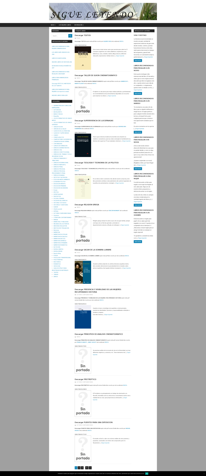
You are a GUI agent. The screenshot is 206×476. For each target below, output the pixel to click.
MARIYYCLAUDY (79, 83)
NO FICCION (57, 247)
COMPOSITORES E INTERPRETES (63, 139)
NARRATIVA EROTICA (59, 238)
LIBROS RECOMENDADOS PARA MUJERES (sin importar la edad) (60, 90)
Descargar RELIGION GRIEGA (87, 204)
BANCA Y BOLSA (58, 114)
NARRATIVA (57, 232)
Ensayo (78, 38)
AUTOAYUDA (57, 110)
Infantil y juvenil (58, 209)
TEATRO (56, 272)
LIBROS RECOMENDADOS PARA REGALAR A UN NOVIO (144, 67)
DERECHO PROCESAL (59, 169)
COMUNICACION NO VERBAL (61, 141)
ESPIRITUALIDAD (58, 194)
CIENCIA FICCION (58, 126)
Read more (138, 60)
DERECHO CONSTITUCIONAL (61, 152)
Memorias (56, 230)
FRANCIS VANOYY (82, 342)
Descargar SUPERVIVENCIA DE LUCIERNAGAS (94, 120)
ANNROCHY (124, 81)
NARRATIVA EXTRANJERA (60, 243)
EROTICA (56, 192)
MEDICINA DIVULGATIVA (60, 226)
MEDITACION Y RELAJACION (61, 228)
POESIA (56, 255)
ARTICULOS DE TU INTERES (142, 30)
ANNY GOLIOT (92, 342)
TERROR (56, 274)
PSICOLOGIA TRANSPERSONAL (62, 257)
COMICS (56, 135)
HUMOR (56, 207)
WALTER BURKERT (114, 210)
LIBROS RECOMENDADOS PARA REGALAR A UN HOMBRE (144, 212)
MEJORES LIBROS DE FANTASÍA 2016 (62, 62)
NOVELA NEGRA (58, 251)
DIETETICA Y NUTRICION (60, 177)
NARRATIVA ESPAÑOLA (60, 240)
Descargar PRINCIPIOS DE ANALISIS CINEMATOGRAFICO (99, 334)
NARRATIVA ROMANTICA (60, 245)
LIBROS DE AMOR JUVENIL (59, 58)
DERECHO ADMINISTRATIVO (61, 148)
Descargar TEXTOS (83, 35)
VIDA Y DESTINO (140, 35)
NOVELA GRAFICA (58, 249)
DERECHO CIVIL (58, 150)
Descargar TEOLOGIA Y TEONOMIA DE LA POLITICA (97, 162)
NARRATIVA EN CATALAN (60, 234)
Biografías (56, 116)
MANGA (56, 219)
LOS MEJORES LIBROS (65, 25)
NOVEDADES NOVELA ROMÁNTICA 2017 (61, 67)
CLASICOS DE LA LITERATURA (62, 131)
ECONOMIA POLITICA (59, 181)
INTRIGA (56, 211)
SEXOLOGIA (57, 266)
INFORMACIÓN (78, 25)
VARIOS (78, 78)
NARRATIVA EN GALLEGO (60, 236)
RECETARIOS (57, 262)
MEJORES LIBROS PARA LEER (60, 95)
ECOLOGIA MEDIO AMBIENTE (62, 179)
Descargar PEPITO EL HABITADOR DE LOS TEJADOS (61, 84)
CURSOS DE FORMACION (60, 145)
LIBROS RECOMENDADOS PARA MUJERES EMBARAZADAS (60, 47)
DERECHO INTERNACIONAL (61, 162)
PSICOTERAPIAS (58, 259)
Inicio (52, 25)
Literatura (56, 215)
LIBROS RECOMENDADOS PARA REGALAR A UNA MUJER (60, 73)
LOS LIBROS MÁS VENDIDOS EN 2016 (60, 53)
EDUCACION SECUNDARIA (61, 188)
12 (86, 467)
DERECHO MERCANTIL (60, 164)
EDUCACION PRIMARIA (60, 186)
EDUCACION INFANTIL (60, 183)
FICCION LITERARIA (59, 198)
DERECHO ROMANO (59, 175)
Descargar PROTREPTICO (85, 379)
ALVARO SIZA (107, 41)
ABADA (121, 41)
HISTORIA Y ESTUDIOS (60, 202)
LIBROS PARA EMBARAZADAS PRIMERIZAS (60, 78)
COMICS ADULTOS (59, 137)
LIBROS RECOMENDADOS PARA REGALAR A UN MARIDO (144, 100)
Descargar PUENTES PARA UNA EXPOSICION (94, 422)
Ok (146, 473)
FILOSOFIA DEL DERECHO (61, 200)
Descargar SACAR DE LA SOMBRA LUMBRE (93, 250)
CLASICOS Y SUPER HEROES (61, 133)
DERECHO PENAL (58, 167)
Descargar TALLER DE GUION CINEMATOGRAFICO (96, 75)
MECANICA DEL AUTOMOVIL (61, 224)
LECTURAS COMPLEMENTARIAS (85, 294)
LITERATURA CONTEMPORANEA (62, 217)
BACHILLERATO (58, 112)
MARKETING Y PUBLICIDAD (61, 221)
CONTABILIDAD (58, 143)
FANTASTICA (57, 196)
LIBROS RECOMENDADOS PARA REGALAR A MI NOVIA (144, 139)
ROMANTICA (57, 264)
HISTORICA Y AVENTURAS (61, 205)
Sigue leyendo (120, 56)
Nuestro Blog (57, 253)
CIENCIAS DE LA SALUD (60, 129)
